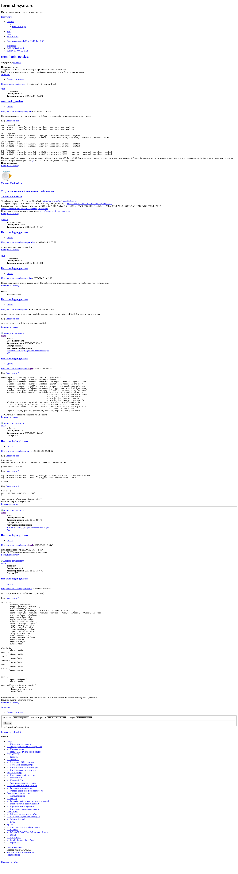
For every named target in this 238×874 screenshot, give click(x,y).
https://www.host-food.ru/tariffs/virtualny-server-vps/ (89, 203)
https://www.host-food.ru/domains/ (55, 211)
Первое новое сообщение (13, 84)
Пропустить (6, 17)
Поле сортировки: (38, 717)
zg (33, 160)
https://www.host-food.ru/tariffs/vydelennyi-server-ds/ (24, 208)
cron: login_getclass (15, 56)
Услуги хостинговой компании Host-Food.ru (27, 191)
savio (3, 426)
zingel (3, 336)
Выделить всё (12, 121)
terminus (17, 62)
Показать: (8, 717)
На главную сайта (9, 862)
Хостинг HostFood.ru (11, 183)
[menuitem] (19, 26)
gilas (3, 88)
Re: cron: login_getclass (14, 232)
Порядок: (71, 717)
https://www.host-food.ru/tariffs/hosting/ (60, 201)
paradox (4, 219)
